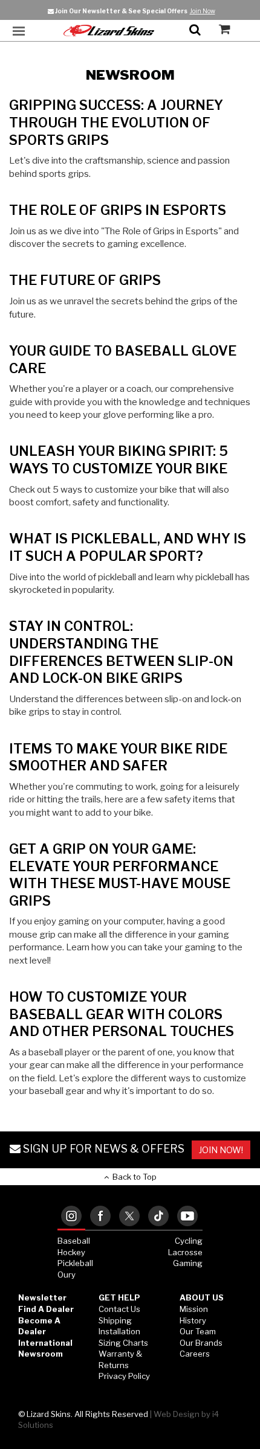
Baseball (73, 1241)
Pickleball (75, 1263)
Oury (66, 1274)
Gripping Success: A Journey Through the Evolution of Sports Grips (116, 122)
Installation (119, 1331)
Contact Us (119, 1309)
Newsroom (40, 1353)
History (193, 1320)
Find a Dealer (46, 1309)
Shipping (115, 1320)
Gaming (188, 1263)
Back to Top (133, 1177)
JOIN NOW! (221, 1150)
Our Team (198, 1331)
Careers (195, 1353)
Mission (194, 1309)
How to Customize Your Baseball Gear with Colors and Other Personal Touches (121, 1014)
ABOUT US (202, 1297)
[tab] (71, 1216)
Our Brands (201, 1343)
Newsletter (42, 1297)
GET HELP (119, 1297)
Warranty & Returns (120, 1359)
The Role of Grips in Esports (117, 210)
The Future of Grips (85, 280)
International (45, 1343)
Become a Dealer (39, 1326)
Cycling (189, 1241)
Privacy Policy (124, 1376)
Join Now (202, 10)
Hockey (71, 1252)
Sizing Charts (123, 1343)
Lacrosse (185, 1252)
